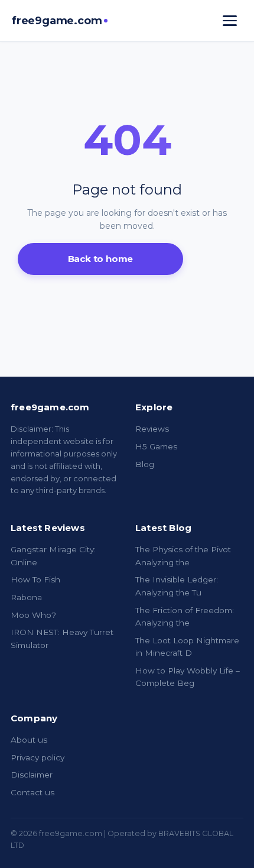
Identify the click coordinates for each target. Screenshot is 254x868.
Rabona (26, 597)
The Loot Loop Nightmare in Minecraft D (187, 647)
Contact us (32, 792)
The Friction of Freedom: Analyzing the (184, 616)
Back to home (100, 258)
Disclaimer (32, 774)
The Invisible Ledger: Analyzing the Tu (176, 586)
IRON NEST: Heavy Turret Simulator (62, 638)
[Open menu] (229, 20)
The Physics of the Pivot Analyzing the (183, 556)
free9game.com (57, 20)
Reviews (152, 428)
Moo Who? (33, 615)
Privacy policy (37, 757)
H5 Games (156, 446)
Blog (144, 464)
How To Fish (35, 579)
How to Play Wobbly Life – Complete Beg (187, 677)
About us (29, 739)
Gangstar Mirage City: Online (53, 556)
